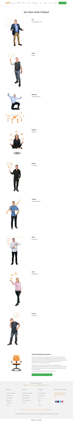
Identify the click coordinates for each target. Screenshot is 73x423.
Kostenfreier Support (26, 400)
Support (55, 2)
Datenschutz (38, 409)
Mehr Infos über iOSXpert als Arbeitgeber (42, 374)
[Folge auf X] (58, 401)
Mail (40, 2)
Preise (7, 405)
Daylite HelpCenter (26, 398)
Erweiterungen (9, 398)
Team (39, 400)
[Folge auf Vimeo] (60, 401)
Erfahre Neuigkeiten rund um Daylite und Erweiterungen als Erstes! (60, 394)
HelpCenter (47, 385)
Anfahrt (39, 405)
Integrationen (9, 400)
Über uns (40, 398)
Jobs (39, 402)
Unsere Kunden (41, 395)
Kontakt (23, 409)
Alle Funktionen (9, 395)
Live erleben (8, 402)
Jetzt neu (23, 2)
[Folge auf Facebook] (56, 401)
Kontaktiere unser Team (32, 385)
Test (8, 8)
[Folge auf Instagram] (62, 401)
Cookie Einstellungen (46, 409)
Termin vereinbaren (42, 393)
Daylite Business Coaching (27, 393)
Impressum (29, 409)
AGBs (34, 409)
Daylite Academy (35, 2)
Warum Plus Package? (10, 393)
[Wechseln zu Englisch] (20, 4)
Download (24, 402)
